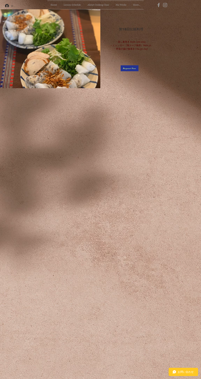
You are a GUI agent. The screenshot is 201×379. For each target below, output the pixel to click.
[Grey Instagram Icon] (165, 5)
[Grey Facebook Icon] (158, 5)
